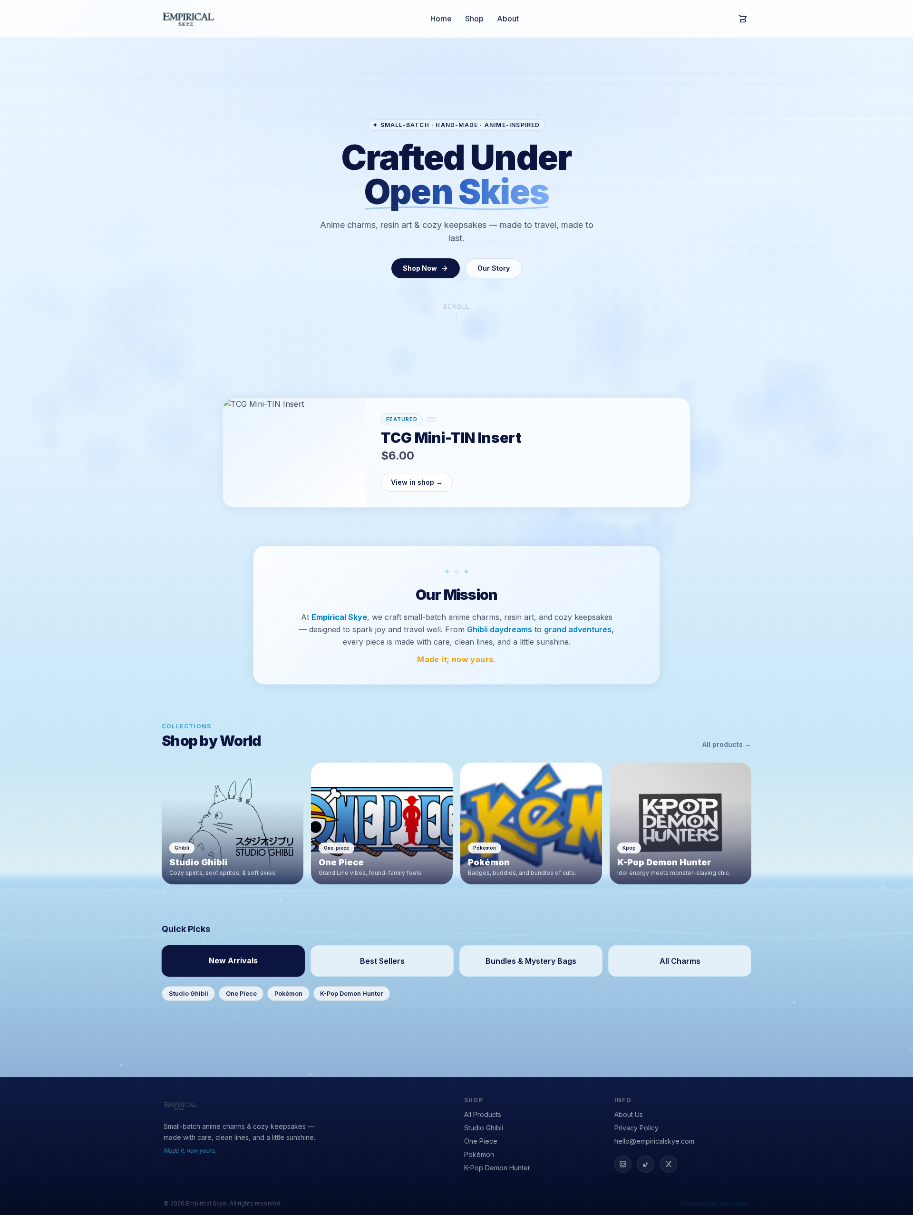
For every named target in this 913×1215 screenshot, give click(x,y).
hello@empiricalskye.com (654, 1141)
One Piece (241, 993)
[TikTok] (645, 1164)
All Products (482, 1114)
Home (441, 18)
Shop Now (420, 268)
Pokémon (288, 993)
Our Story (493, 268)
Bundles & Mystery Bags (531, 961)
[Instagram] (622, 1164)
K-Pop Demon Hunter (351, 993)
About (508, 18)
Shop (474, 18)
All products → (726, 744)
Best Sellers (382, 961)
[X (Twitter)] (668, 1164)
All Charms (680, 961)
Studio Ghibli (188, 993)
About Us (628, 1114)
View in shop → (417, 482)
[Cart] (742, 19)
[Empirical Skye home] (188, 19)
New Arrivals (233, 960)
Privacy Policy (636, 1128)
